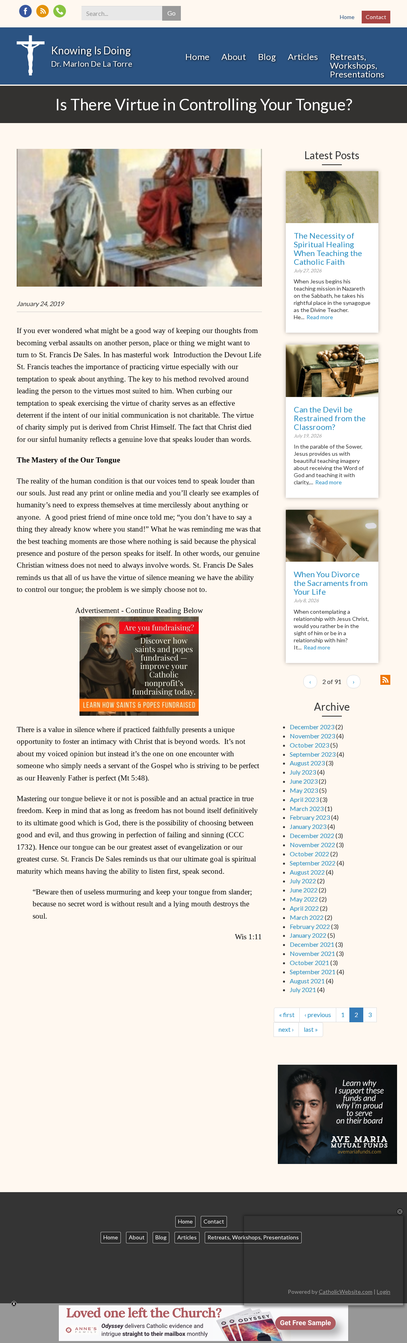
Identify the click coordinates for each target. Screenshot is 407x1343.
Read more (319, 317)
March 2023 (307, 808)
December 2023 (312, 726)
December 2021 (312, 944)
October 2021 (309, 962)
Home (347, 16)
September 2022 (312, 863)
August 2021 (307, 981)
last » (311, 1029)
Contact (376, 16)
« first (287, 1014)
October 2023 (309, 745)
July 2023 (303, 772)
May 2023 (304, 790)
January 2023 (308, 826)
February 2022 (310, 926)
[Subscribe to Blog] (385, 679)
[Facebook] (25, 11)
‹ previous (317, 1014)
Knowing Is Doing (91, 50)
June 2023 (304, 781)
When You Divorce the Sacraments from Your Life (331, 582)
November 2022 (312, 844)
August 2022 (307, 872)
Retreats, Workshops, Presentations (357, 65)
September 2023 (312, 754)
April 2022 (304, 908)
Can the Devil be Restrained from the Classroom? (330, 418)
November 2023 (312, 736)
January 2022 (308, 935)
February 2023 (310, 817)
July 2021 (303, 989)
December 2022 (312, 835)
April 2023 (304, 799)
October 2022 (309, 853)
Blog (267, 56)
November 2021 (312, 953)
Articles (303, 56)
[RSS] (42, 11)
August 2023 (307, 763)
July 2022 (303, 880)
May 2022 (304, 899)
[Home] (31, 54)
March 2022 (307, 917)
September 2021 (312, 971)
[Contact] (59, 11)
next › (286, 1029)
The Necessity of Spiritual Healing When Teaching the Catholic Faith (328, 248)
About (233, 56)
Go (171, 13)
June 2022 (304, 890)
